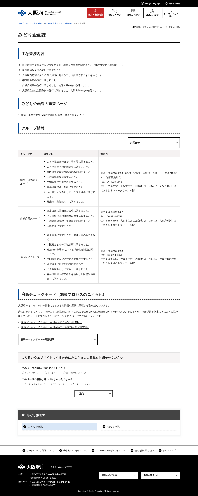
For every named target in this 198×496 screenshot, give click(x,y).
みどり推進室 (66, 23)
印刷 (138, 27)
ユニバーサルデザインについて (111, 450)
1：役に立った (32, 373)
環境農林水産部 (51, 23)
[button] (151, 3)
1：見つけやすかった (35, 384)
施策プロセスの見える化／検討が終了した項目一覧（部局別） (55, 327)
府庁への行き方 (109, 475)
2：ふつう (53, 373)
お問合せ (135, 142)
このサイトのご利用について (40, 450)
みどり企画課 (35, 426)
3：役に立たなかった (76, 373)
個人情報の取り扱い (144, 450)
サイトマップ (169, 450)
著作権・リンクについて (75, 450)
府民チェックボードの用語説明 (38, 339)
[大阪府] (39, 13)
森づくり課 (113, 426)
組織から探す (37, 23)
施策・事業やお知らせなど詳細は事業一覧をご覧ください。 (54, 115)
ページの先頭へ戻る (181, 465)
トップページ (23, 23)
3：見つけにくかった (83, 384)
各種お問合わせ (151, 475)
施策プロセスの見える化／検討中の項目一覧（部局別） (51, 322)
